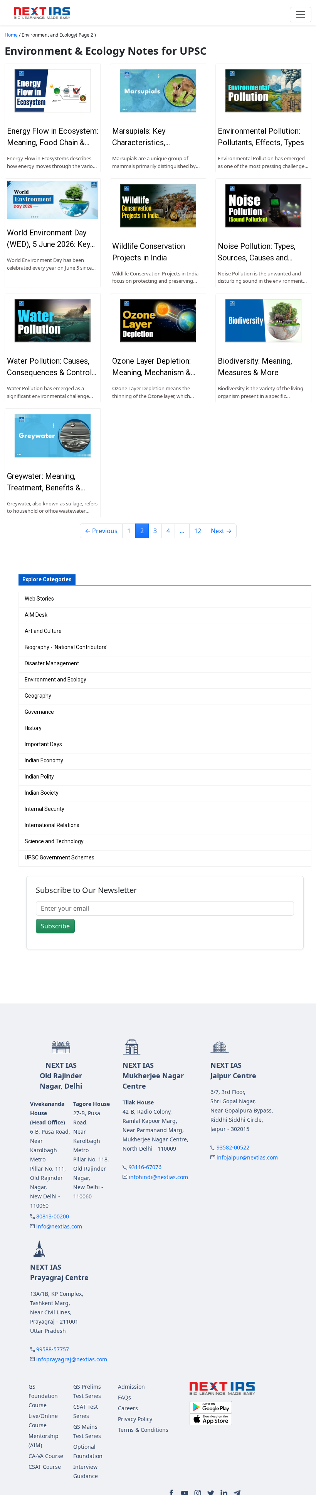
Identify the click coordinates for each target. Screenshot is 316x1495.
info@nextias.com (59, 1226)
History (33, 728)
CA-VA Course (46, 1456)
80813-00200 (52, 1216)
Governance (39, 712)
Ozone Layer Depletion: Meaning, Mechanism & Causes (151, 372)
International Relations (52, 825)
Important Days (43, 744)
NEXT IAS (61, 1075)
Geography (38, 696)
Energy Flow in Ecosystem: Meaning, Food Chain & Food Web (52, 142)
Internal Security (44, 809)
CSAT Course (45, 1466)
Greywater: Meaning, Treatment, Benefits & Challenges (44, 487)
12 (197, 531)
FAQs (124, 1397)
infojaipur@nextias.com (247, 1157)
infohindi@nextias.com (158, 1177)
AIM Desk (36, 615)
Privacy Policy (135, 1419)
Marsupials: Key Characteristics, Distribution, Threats (146, 142)
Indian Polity (39, 777)
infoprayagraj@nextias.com (71, 1359)
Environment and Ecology (55, 679)
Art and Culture (43, 631)
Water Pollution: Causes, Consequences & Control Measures (49, 372)
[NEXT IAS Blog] (42, 13)
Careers (128, 1408)
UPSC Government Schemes (59, 857)
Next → (221, 531)
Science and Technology (54, 841)
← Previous (101, 531)
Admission (131, 1386)
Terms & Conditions (143, 1429)
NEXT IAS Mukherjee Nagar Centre (153, 1075)
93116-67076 (145, 1167)
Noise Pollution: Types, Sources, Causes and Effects (257, 258)
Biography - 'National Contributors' (66, 647)
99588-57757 (52, 1349)
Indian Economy (44, 760)
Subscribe (55, 926)
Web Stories (39, 599)
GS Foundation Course (43, 1396)
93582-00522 (233, 1147)
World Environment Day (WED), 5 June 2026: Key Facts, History (48, 244)
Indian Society (42, 793)
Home (11, 35)
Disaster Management (52, 663)
